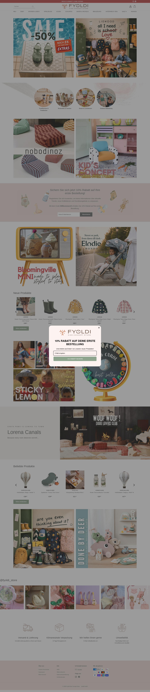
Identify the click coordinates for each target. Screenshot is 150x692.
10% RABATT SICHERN (75, 359)
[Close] (99, 328)
